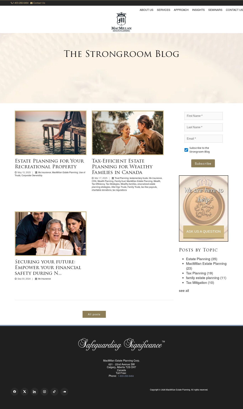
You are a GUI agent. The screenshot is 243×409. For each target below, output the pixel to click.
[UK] (179, 394)
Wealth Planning (105, 180)
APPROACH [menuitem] (181, 10)
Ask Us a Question (203, 231)
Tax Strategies (113, 183)
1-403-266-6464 (20, 2)
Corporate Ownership (32, 175)
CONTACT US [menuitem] (234, 10)
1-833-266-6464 (126, 375)
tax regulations (120, 189)
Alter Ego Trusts (118, 186)
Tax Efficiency (98, 183)
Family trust (120, 180)
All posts (94, 314)
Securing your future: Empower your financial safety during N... (48, 268)
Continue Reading (51, 133)
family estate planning (206, 277)
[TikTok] (54, 392)
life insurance (44, 172)
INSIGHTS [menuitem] (198, 10)
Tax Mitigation (200, 282)
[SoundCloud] (64, 392)
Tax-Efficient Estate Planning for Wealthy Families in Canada (122, 167)
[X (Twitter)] (24, 392)
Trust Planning (122, 177)
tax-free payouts (149, 186)
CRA (94, 180)
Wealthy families (128, 183)
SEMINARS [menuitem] (215, 10)
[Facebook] (15, 392)
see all (184, 290)
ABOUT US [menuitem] (146, 10)
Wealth (157, 180)
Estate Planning (201, 258)
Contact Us (39, 2)
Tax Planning (199, 272)
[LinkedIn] (34, 392)
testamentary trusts (139, 177)
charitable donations (102, 189)
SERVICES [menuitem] (163, 10)
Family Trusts (134, 186)
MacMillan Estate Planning (65, 172)
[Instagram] (44, 392)
